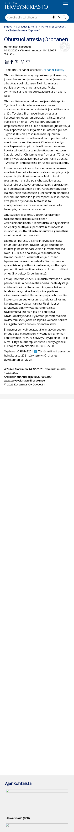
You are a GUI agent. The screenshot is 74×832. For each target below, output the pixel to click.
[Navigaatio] (65, 5)
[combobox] (37, 17)
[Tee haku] (64, 17)
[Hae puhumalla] (54, 17)
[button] (7, 61)
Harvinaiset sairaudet (53, 26)
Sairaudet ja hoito (26, 26)
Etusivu (8, 26)
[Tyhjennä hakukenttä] (59, 17)
